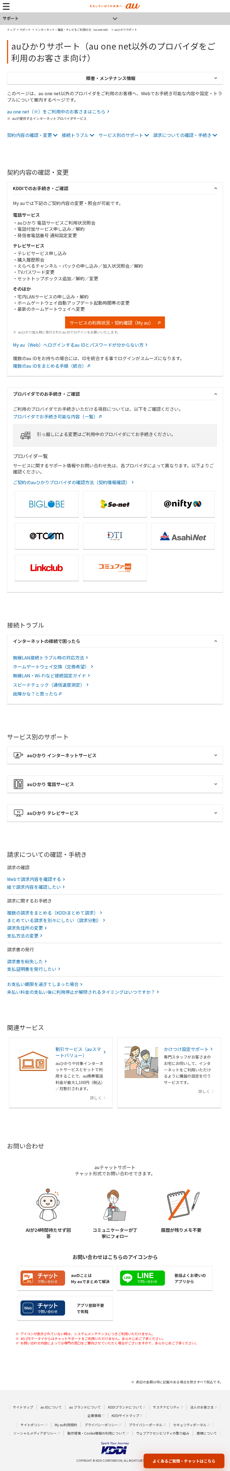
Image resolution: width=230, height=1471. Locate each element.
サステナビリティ (166, 1407)
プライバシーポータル (145, 1424)
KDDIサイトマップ (125, 1415)
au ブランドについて (85, 1407)
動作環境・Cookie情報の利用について (96, 1433)
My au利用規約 (66, 1424)
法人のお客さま (202, 1407)
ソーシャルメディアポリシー (35, 1433)
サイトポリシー (32, 1424)
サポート (11, 18)
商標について (207, 1433)
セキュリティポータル (189, 1424)
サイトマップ (23, 1407)
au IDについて (51, 1407)
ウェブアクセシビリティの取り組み (162, 1433)
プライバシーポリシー (101, 1424)
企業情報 (94, 1415)
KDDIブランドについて (125, 1407)
